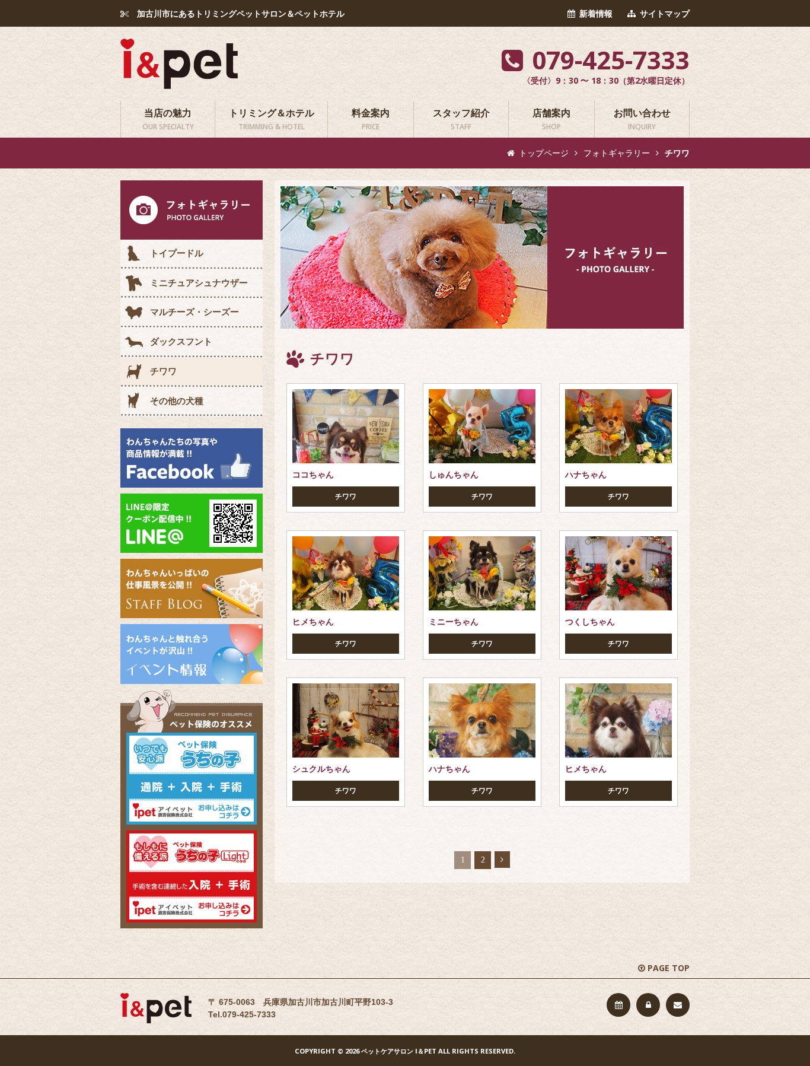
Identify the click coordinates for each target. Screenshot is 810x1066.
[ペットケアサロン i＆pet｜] (179, 62)
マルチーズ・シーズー (194, 312)
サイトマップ (665, 13)
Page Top (669, 967)
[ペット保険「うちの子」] (191, 777)
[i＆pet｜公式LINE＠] (191, 522)
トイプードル (176, 253)
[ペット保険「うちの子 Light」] (191, 875)
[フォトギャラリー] (191, 209)
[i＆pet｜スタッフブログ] (191, 588)
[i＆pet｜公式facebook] (191, 457)
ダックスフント (181, 341)
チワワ (163, 371)
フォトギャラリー (616, 153)
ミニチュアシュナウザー (199, 283)
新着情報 (596, 13)
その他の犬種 (176, 401)
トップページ (544, 153)
